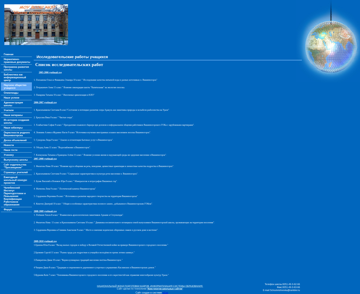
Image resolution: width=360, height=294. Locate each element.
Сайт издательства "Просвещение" (15, 166)
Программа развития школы (16, 68)
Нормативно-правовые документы (17, 60)
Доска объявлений (15, 140)
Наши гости (10, 150)
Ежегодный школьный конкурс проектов (15, 180)
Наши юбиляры (13, 127)
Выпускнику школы (16, 159)
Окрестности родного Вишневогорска (17, 134)
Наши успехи (11, 97)
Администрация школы (13, 104)
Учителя (9, 110)
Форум (8, 209)
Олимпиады (11, 92)
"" (165, 288)
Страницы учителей (16, 172)
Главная (9, 54)
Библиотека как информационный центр (15, 77)
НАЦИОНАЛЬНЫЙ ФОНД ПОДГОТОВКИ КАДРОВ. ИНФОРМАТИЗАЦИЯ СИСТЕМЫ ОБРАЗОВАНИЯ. (150, 286)
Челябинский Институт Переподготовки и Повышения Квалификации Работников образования (15, 196)
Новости (9, 145)
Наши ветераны (13, 115)
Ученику (9, 154)
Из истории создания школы (16, 121)
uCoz (165, 292)
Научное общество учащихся (15, 86)
